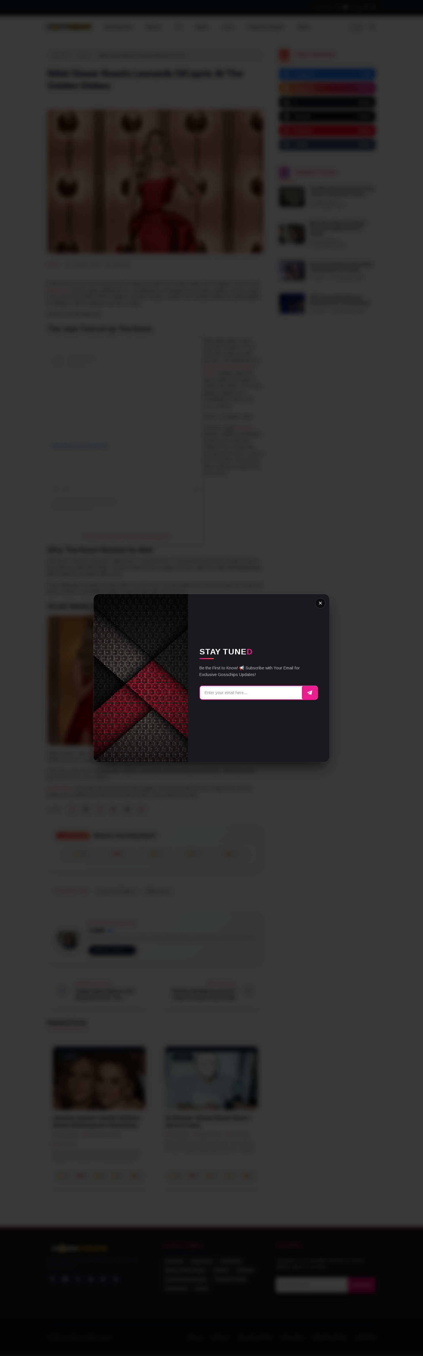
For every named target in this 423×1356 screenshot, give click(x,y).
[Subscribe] (309, 692)
